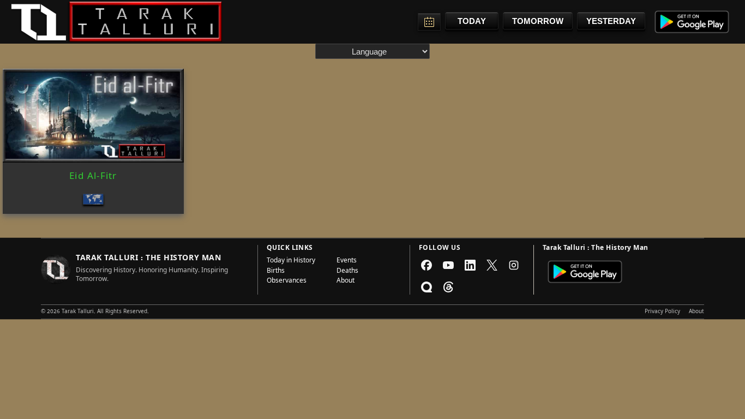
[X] (492, 265)
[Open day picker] (429, 22)
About (346, 281)
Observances (287, 281)
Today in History (291, 261)
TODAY (472, 21)
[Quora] (426, 287)
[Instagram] (513, 265)
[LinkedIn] (470, 265)
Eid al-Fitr (93, 177)
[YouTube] (448, 265)
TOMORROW (537, 21)
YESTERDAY (611, 21)
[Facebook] (426, 265)
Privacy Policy (662, 312)
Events (347, 261)
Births (276, 272)
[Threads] (448, 287)
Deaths (347, 272)
